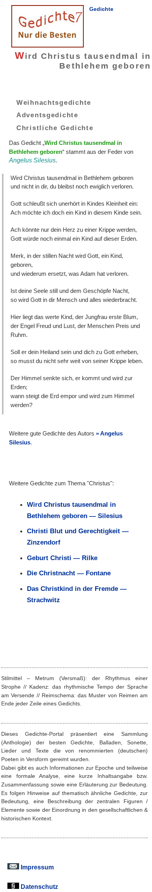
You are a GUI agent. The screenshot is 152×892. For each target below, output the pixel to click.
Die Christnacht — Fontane (69, 573)
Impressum (36, 867)
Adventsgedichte (47, 115)
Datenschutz (38, 886)
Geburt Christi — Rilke (62, 558)
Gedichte (101, 9)
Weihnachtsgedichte (53, 102)
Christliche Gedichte (55, 128)
